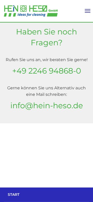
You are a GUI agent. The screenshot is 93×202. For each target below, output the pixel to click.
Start (13, 194)
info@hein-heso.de (46, 105)
